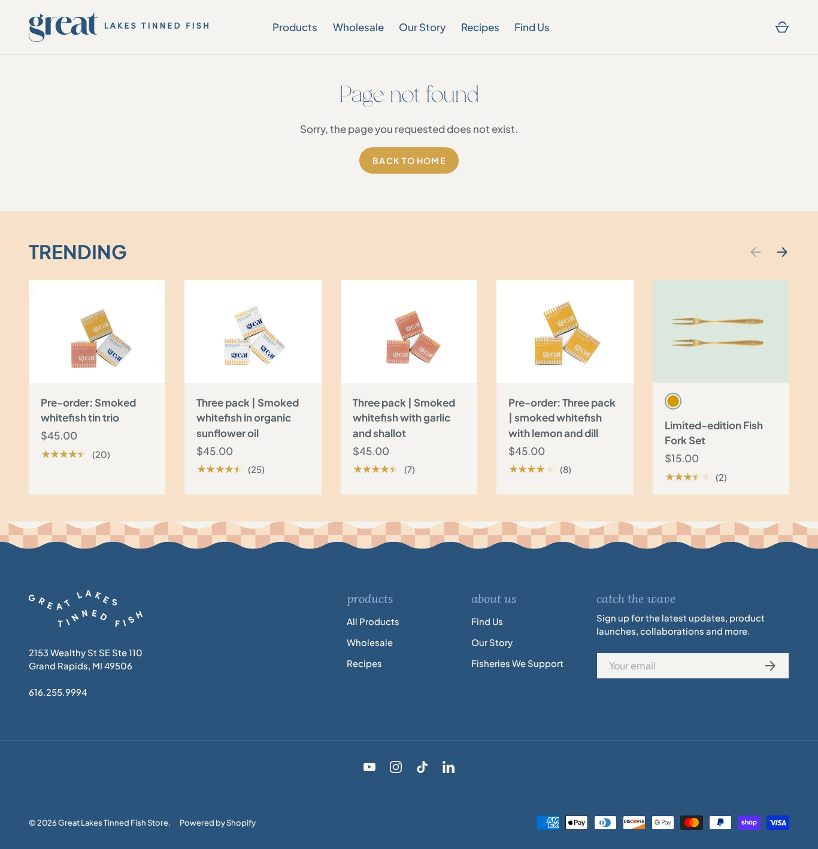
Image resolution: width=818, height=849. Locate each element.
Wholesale (358, 27)
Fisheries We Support (517, 663)
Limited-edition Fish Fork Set (714, 433)
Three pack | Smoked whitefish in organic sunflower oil (247, 417)
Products (294, 27)
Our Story (422, 27)
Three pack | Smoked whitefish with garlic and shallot (404, 417)
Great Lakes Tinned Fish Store (113, 822)
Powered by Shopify (218, 822)
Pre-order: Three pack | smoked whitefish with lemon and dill (562, 417)
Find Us (532, 27)
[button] (782, 27)
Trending (78, 251)
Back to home (408, 160)
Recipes (480, 27)
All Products (373, 621)
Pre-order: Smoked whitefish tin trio (88, 410)
